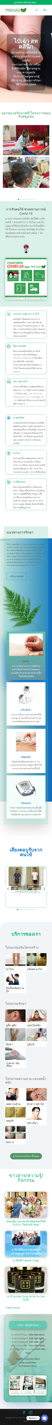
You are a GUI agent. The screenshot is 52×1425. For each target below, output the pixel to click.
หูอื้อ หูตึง (11, 1025)
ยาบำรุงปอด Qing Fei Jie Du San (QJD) (26, 1298)
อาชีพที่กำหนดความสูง (26, 1260)
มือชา (9, 1044)
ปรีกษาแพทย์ (16, 576)
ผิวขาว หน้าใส (35, 1104)
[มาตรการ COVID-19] (26, 298)
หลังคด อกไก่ (34, 969)
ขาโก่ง (10, 969)
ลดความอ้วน (13, 1104)
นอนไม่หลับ (34, 1025)
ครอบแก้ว (26, 757)
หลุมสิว (10, 1120)
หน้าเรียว (32, 1123)
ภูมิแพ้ (30, 1044)
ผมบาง (10, 1142)
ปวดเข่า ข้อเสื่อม (12, 1064)
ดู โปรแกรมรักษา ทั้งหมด (26, 1156)
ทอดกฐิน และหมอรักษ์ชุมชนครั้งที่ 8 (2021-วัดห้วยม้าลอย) (26, 1223)
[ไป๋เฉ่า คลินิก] (28, 1394)
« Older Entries (12, 1307)
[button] (16, 199)
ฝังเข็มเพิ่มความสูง (15, 989)
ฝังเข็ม (26, 661)
